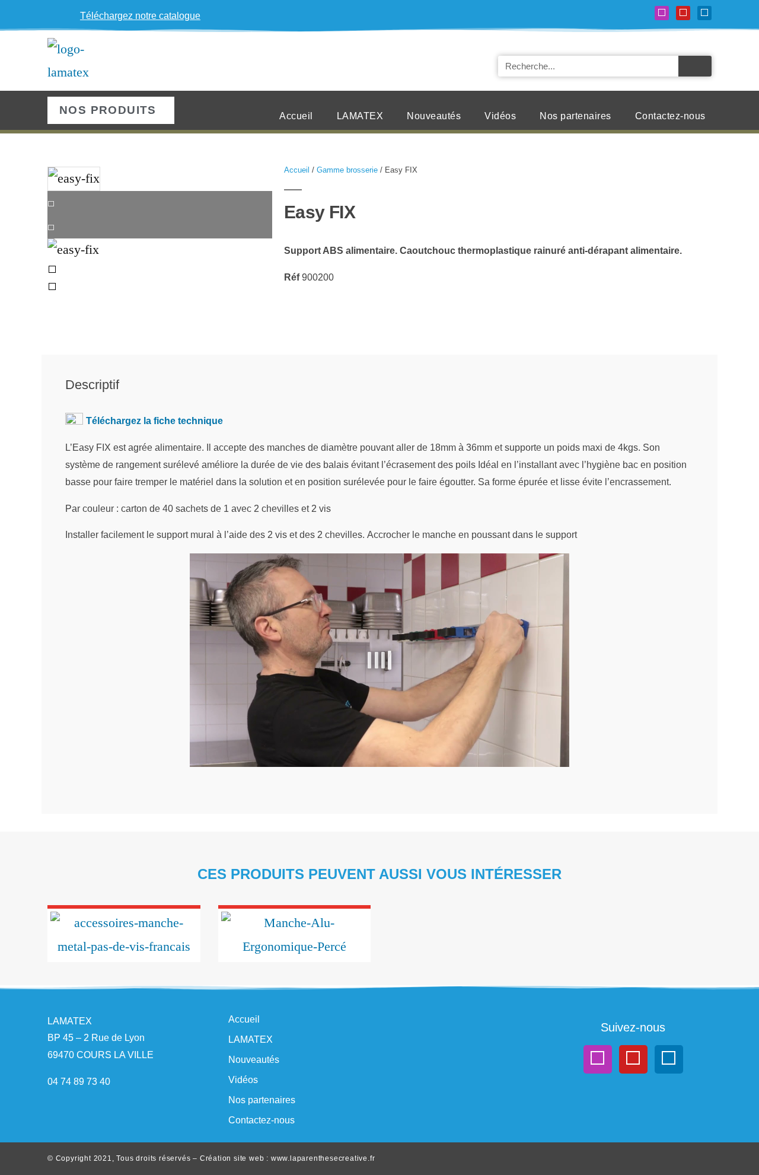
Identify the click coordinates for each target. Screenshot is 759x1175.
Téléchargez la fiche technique (154, 421)
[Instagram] (662, 13)
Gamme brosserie (347, 169)
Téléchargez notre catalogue (140, 16)
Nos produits (108, 110)
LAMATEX (360, 116)
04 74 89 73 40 (78, 1082)
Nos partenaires (575, 116)
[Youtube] (683, 13)
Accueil (296, 116)
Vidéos (500, 116)
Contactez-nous (670, 116)
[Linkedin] (704, 13)
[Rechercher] (695, 66)
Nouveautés (434, 116)
